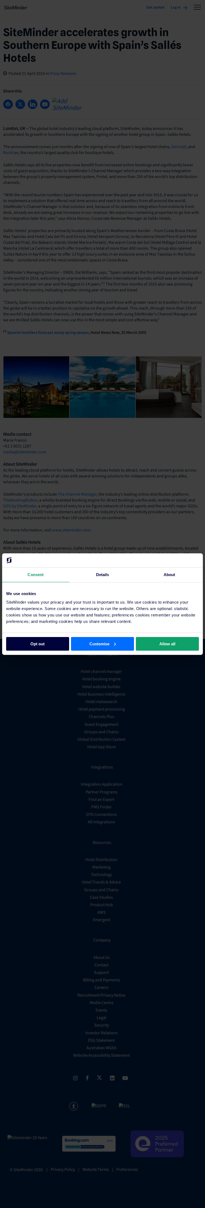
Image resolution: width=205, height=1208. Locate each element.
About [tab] (169, 574)
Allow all (167, 643)
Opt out (37, 643)
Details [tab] (102, 574)
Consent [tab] (35, 574)
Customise (99, 643)
